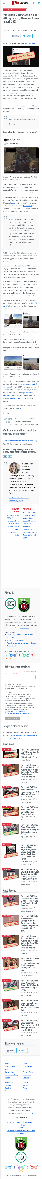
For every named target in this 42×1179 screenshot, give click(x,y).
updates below (30, 43)
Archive (7, 1078)
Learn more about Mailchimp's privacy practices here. (18, 712)
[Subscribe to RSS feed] (11, 658)
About (25, 1063)
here (35, 106)
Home (7, 1063)
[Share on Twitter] (10, 456)
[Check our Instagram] (19, 655)
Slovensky (8, 1091)
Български (9, 1082)
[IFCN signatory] (21, 1144)
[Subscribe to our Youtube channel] (32, 655)
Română (8, 1088)
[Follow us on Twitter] (28, 655)
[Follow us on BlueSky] (11, 655)
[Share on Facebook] (5, 456)
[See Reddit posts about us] (6, 658)
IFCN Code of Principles (9, 1067)
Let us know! (24, 628)
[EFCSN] (21, 1157)
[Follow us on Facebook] (15, 655)
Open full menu (3, 2)
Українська (27, 1091)
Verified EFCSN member (16, 640)
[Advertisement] (21, 564)
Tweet (28, 35)
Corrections (27, 1075)
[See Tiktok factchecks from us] (6, 655)
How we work (28, 1066)
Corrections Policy (11, 1075)
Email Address (11, 674)
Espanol (8, 1085)
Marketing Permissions (13, 684)
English (25, 1082)
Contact (26, 1078)
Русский (26, 1088)
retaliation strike (15, 398)
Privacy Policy (28, 1072)
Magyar (25, 1085)
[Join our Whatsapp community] (24, 655)
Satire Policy (9, 1072)
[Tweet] (39, 3)
